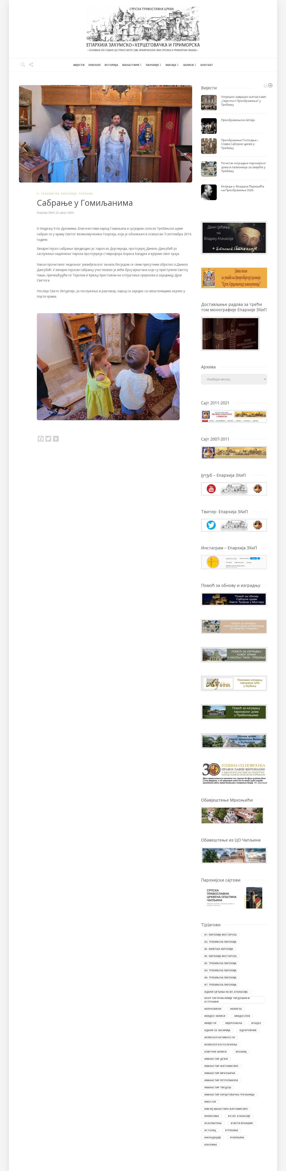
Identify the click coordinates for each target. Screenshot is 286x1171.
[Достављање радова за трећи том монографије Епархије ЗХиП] (230, 333)
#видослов (242, 1016)
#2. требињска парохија (220, 941)
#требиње (231, 1130)
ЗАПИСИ (188, 65)
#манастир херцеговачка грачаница (229, 1094)
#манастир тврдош (217, 1087)
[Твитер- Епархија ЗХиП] (234, 525)
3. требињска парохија (57, 193)
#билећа (236, 1008)
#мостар (210, 1101)
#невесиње (211, 1116)
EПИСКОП (94, 65)
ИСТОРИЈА (111, 65)
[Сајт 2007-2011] (234, 452)
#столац (210, 1130)
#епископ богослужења (220, 1044)
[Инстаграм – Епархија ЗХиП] (234, 562)
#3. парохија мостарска (220, 956)
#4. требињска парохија (220, 970)
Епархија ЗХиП (46, 212)
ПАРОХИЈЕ (152, 65)
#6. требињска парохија (220, 977)
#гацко (256, 1023)
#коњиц (241, 1051)
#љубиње (210, 1144)
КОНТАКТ (206, 65)
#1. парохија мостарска (220, 934)
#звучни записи (215, 1051)
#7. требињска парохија (220, 984)
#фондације (212, 1137)
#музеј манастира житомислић (226, 1108)
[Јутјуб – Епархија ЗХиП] (234, 488)
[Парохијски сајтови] (234, 898)
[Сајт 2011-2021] (234, 416)
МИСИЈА (171, 65)
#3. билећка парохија (218, 949)
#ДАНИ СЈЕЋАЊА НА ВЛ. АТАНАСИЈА (226, 991)
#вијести (210, 1023)
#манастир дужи (216, 1058)
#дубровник (248, 1030)
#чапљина (237, 1137)
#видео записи (214, 1016)
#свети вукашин (242, 1123)
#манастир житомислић (221, 1066)
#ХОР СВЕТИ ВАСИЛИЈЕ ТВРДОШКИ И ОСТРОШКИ (227, 1000)
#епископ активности (219, 1037)
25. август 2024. (65, 212)
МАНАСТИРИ (130, 65)
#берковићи (212, 1008)
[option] (114, 368)
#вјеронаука (233, 1023)
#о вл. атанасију (239, 1116)
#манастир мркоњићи (219, 1073)
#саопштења (213, 1123)
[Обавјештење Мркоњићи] (232, 815)
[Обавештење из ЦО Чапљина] (234, 855)
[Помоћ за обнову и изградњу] (234, 599)
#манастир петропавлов (221, 1080)
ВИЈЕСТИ (78, 65)
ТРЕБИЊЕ (86, 193)
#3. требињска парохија (220, 963)
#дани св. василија (217, 1030)
